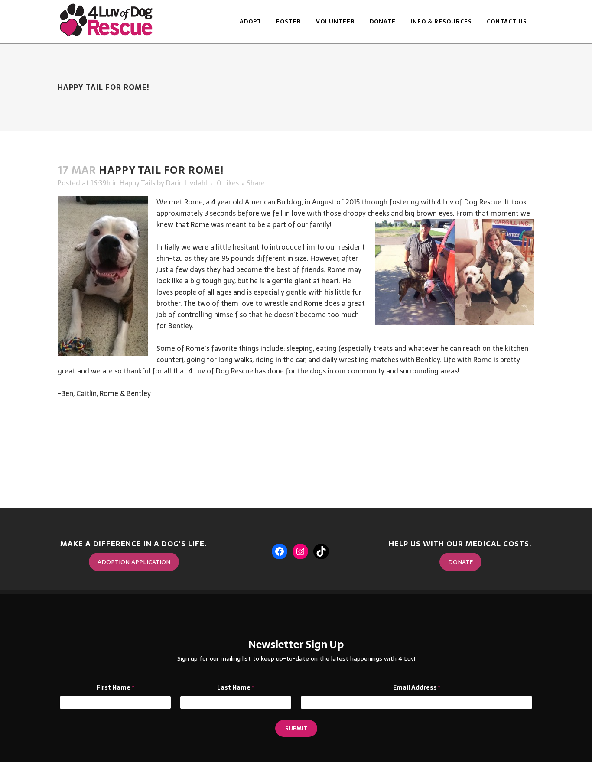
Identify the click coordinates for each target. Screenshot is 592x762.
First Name (115, 687)
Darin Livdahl (186, 182)
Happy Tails (137, 182)
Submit (296, 728)
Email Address (416, 687)
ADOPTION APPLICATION (134, 562)
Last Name (235, 687)
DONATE (460, 562)
